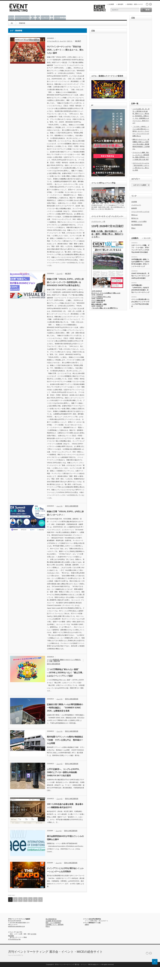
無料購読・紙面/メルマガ (135, 4)
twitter (147, 4)
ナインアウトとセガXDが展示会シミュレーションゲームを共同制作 (65, 870)
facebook (150, 4)
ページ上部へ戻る (155, 961)
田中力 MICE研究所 (71, 506)
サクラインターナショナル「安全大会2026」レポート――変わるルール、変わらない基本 (65, 49)
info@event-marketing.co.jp (16, 926)
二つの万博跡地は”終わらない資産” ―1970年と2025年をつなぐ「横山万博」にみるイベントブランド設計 (65, 672)
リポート (69, 41)
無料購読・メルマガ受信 (138, 221)
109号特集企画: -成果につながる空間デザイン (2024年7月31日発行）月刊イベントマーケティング (140, 263)
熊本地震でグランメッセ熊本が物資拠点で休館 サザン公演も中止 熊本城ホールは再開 (65, 740)
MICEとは (134, 215)
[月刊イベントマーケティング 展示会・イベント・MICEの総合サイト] (18, 11)
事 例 (32, 18)
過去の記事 (147, 238)
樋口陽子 (78, 41)
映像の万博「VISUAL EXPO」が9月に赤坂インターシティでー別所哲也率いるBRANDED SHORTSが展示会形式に (65, 282)
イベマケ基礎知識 (60, 18)
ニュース (11, 18)
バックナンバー (136, 205)
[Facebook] (150, 953)
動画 (51, 18)
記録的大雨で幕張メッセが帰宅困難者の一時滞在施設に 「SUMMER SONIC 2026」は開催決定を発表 (65, 707)
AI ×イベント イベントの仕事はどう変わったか (105, 293)
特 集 (38, 18)
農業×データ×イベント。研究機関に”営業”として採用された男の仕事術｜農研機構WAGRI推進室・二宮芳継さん (141, 144)
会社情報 (134, 201)
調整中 (87, 924)
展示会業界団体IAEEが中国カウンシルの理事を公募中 (65, 837)
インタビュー (45, 18)
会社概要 (111, 4)
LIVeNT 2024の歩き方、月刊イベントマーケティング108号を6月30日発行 (140, 276)
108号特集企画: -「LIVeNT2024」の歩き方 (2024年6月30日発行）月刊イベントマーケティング (140, 288)
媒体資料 (120, 4)
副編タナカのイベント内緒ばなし (64, 660)
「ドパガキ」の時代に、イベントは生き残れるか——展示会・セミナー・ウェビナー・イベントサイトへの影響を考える (140, 131)
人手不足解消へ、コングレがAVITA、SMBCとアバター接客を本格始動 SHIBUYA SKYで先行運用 (64, 772)
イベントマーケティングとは (140, 211)
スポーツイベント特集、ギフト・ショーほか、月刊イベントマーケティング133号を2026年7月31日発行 (140, 248)
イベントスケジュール (22, 18)
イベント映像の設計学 (98, 300)
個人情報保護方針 (136, 224)
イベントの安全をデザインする (101, 296)
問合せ (133, 228)
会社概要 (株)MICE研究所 (53, 921)
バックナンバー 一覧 (98, 221)
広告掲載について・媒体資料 (55, 924)
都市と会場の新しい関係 (98, 304)
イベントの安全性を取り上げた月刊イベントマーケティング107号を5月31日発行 (140, 302)
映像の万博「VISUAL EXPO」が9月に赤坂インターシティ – (65, 513)
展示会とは (134, 218)
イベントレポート (53, 41)
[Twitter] (147, 953)
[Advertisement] (108, 52)
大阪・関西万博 (54, 661)
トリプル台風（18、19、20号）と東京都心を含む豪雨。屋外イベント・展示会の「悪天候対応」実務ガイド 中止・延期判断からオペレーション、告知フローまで (140, 116)
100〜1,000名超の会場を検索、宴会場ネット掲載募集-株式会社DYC (65, 805)
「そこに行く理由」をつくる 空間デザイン (104, 308)
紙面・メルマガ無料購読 (53, 922)
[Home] (12, 23)
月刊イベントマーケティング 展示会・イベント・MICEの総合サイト (55, 951)
